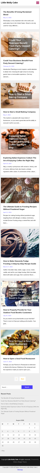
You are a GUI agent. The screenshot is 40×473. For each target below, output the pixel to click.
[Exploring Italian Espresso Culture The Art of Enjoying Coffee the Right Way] (20, 141)
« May (3, 450)
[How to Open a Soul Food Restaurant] (20, 342)
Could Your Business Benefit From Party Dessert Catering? (18, 401)
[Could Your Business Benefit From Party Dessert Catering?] (20, 44)
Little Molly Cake (9, 2)
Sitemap (20, 469)
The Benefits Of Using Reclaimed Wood (12, 398)
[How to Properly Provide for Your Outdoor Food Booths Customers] (20, 293)
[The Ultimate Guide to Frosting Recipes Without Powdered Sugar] (20, 190)
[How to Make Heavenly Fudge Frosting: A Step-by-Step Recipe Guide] (20, 243)
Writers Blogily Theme (20, 462)
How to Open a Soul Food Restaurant (19, 359)
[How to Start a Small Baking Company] (20, 95)
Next (22, 379)
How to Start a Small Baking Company (19, 112)
